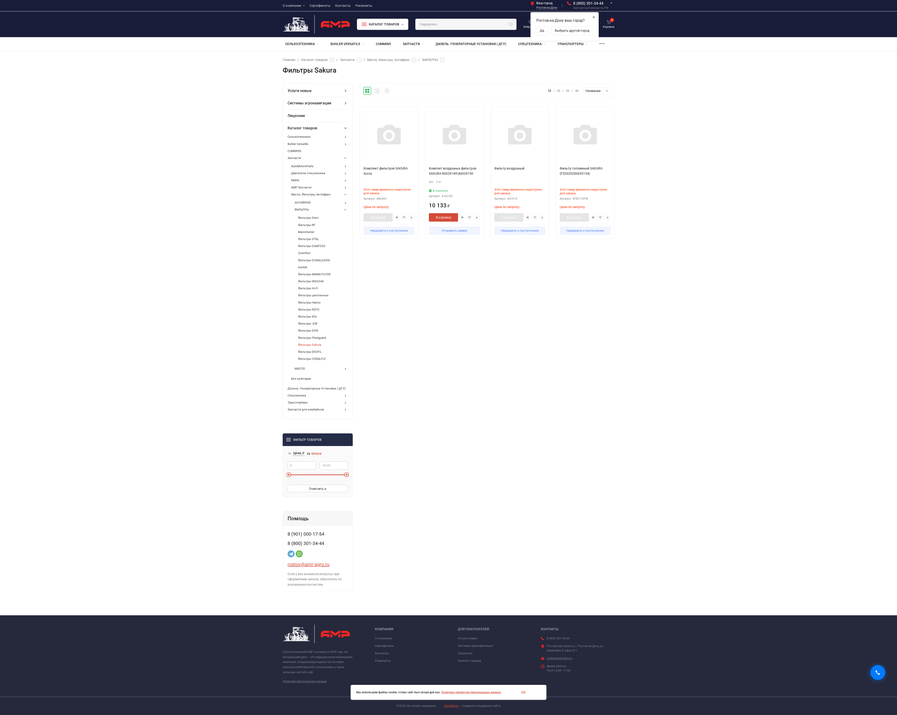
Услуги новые (467, 638)
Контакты (382, 653)
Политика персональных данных (305, 681)
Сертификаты (384, 646)
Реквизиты (383, 660)
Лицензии (465, 653)
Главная (289, 59)
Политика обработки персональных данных (471, 692)
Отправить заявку (454, 230)
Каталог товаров (314, 59)
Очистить (316, 489)
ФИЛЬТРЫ (430, 59)
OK (523, 692)
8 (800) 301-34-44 (588, 3)
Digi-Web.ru (451, 706)
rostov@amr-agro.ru (308, 564)
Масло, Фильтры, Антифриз (388, 59)
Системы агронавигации (475, 646)
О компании (383, 638)
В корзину (378, 217)
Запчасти (347, 59)
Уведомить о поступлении (389, 230)
